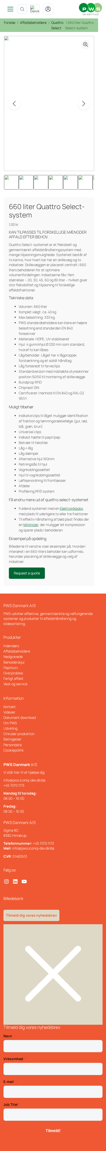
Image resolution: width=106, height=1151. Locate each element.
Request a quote (27, 573)
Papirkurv (10, 667)
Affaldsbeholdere (33, 22)
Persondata (12, 744)
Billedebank (13, 898)
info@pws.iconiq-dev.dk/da (24, 780)
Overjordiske (13, 673)
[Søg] (22, 9)
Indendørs (11, 645)
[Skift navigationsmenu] (8, 9)
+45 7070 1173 (13, 785)
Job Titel (10, 1104)
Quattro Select (57, 25)
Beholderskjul (13, 662)
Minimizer (30, 524)
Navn (7, 1036)
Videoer (9, 712)
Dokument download (19, 717)
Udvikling (10, 728)
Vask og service (15, 684)
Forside (9, 22)
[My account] (48, 9)
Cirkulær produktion (19, 733)
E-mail (8, 1081)
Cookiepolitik (13, 750)
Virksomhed (13, 1058)
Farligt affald (13, 678)
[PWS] (90, 9)
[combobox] (35, 9)
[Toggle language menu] (35, 9)
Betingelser (12, 739)
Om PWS (10, 723)
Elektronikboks (71, 508)
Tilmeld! (53, 1131)
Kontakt (9, 706)
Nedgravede (13, 656)
